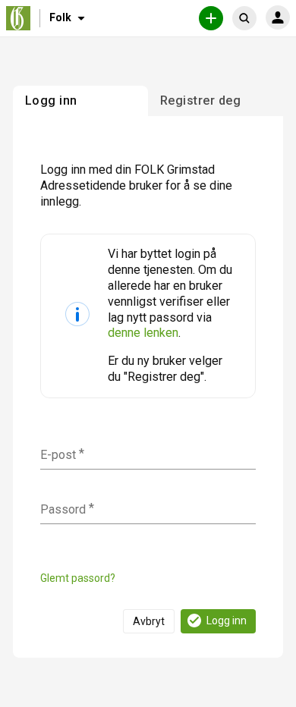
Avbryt (149, 621)
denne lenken (143, 332)
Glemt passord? (77, 578)
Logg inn (226, 620)
